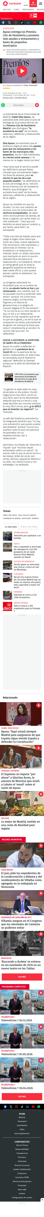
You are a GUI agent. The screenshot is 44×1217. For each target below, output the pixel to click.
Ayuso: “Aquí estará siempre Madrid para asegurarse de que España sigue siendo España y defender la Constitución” (21, 714)
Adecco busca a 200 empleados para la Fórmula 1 (7, 606)
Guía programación (22, 1133)
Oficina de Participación (22, 1181)
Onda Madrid (28, 10)
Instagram (16, 22)
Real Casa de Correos (27, 515)
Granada (18, 592)
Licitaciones (22, 1173)
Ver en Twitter (11, 1107)
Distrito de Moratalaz (24, 561)
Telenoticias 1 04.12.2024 (22, 1002)
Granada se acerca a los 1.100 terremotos (7, 595)
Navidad (5, 818)
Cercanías (18, 574)
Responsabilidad (22, 1149)
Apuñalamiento (21, 533)
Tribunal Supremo (10, 771)
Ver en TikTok (22, 1107)
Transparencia (22, 1153)
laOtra (22, 1129)
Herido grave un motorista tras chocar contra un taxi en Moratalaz (7, 565)
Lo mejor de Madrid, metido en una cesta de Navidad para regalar (22, 803)
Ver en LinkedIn (27, 1106)
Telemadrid (22, 1121)
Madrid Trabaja (21, 603)
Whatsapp (41, 22)
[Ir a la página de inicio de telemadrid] (12, 3)
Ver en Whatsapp (38, 1106)
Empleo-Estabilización (22, 1169)
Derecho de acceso (22, 1165)
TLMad (16, 10)
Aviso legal (22, 1189)
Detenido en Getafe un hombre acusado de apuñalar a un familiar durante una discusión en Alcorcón (7, 536)
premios (35, 518)
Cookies (22, 1193)
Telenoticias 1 (8, 1017)
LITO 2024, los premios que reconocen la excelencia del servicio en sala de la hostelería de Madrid (9, 377)
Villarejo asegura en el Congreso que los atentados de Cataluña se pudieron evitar (22, 902)
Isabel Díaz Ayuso (10, 515)
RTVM (22, 1114)
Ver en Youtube (33, 1106)
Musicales (6, 958)
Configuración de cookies (22, 1198)
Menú (40, 3)
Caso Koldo (7, 870)
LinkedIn (28, 22)
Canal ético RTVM (22, 1177)
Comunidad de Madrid (12, 518)
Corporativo (22, 1142)
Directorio (22, 1157)
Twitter (9, 22)
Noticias (7, 10)
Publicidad (22, 1161)
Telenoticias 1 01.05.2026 (22, 1036)
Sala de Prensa (22, 1145)
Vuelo (16, 544)
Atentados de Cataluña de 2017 (16, 917)
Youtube (34, 22)
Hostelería (8, 28)
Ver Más (22, 977)
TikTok (22, 22)
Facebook (3, 22)
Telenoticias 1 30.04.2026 (22, 1069)
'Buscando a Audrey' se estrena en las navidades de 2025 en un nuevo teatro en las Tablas (22, 943)
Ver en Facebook (5, 1107)
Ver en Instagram (16, 1106)
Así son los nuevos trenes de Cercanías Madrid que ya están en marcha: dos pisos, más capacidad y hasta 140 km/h (7, 577)
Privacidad (22, 1185)
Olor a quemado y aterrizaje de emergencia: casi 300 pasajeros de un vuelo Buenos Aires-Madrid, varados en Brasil (7, 547)
